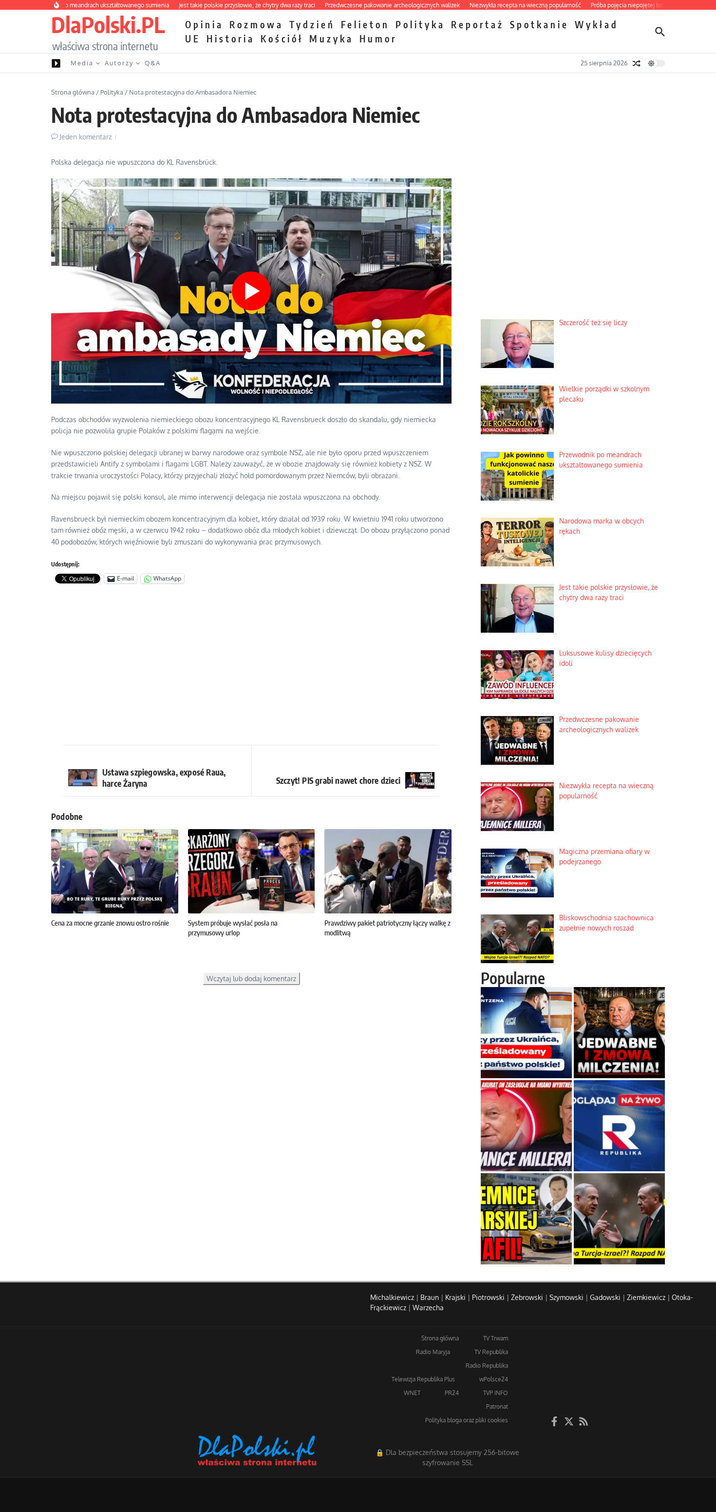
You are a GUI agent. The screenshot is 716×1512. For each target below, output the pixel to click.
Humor (378, 38)
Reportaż (477, 24)
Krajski (455, 1297)
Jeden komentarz (85, 137)
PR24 (452, 1392)
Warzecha (428, 1307)
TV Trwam (495, 1338)
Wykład (597, 24)
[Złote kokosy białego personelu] (526, 1218)
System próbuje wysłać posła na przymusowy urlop (233, 927)
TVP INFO (495, 1392)
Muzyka (331, 38)
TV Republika (491, 1352)
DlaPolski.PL (108, 24)
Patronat (497, 1406)
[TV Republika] (619, 1125)
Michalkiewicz (392, 1297)
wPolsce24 (493, 1379)
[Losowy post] (637, 63)
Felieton (365, 24)
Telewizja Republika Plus (423, 1379)
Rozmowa (256, 24)
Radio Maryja (433, 1352)
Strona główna (72, 92)
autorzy (119, 63)
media (82, 63)
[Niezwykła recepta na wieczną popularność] (526, 1125)
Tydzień (312, 24)
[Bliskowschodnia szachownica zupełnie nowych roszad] (619, 1218)
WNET (412, 1392)
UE (193, 38)
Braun (429, 1297)
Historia (231, 38)
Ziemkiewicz (646, 1297)
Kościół (282, 38)
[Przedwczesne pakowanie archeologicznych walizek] (619, 1032)
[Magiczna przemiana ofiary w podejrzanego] (526, 1032)
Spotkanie (539, 24)
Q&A (153, 63)
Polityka (420, 24)
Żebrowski (527, 1297)
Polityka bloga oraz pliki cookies (466, 1420)
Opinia (204, 24)
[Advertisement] (251, 667)
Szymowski (566, 1297)
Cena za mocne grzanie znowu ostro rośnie (110, 922)
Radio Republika (487, 1365)
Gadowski (605, 1297)
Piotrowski (488, 1297)
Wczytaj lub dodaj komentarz (251, 978)
